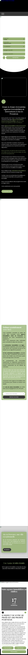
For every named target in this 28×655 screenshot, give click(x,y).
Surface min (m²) (8, 54)
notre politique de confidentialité (10, 645)
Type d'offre (6, 38)
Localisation (7, 46)
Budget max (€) (8, 50)
